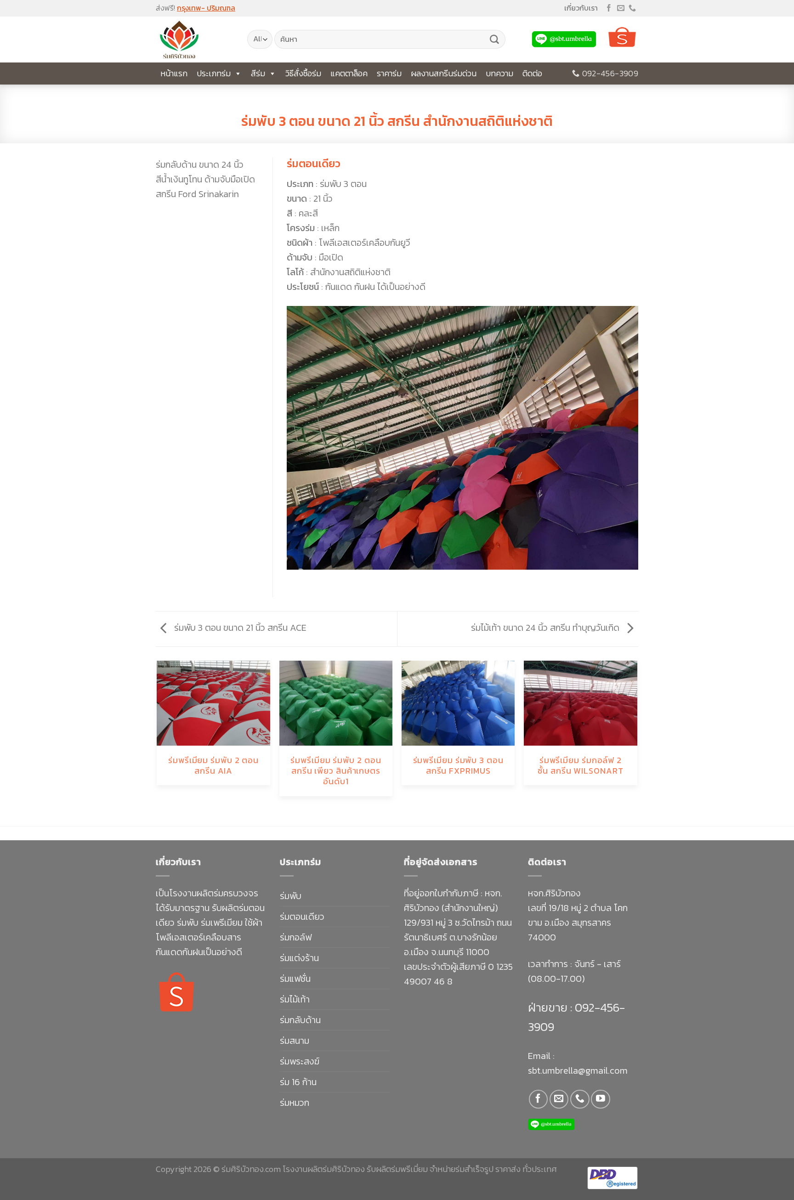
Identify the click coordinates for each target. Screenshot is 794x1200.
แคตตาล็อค (349, 73)
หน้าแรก (173, 73)
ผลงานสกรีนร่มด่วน (443, 73)
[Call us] (632, 8)
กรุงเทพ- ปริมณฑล (206, 7)
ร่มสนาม (294, 1040)
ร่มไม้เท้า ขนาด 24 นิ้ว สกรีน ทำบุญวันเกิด (546, 627)
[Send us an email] (620, 8)
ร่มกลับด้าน (300, 1020)
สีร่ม (258, 73)
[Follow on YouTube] (600, 1099)
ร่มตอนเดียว (302, 916)
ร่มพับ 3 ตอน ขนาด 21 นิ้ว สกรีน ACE (239, 627)
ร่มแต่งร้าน (299, 958)
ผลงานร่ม (397, 106)
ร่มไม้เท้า (295, 999)
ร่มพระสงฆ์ (299, 1061)
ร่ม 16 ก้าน (298, 1082)
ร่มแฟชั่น (295, 978)
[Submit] (494, 39)
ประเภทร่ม (214, 73)
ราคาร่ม (389, 73)
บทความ (499, 73)
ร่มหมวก (294, 1102)
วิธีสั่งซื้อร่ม (303, 73)
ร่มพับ (290, 896)
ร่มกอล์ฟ (296, 937)
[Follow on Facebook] (609, 8)
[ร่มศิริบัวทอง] (194, 39)
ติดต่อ (532, 73)
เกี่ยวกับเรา (581, 7)
